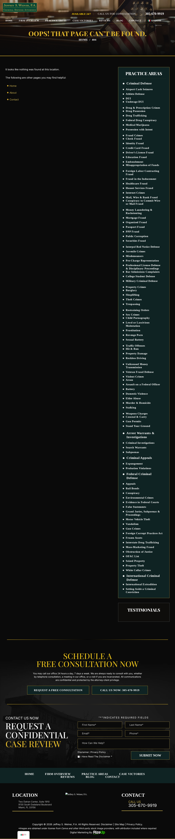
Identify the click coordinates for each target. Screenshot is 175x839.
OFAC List (132, 556)
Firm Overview (29, 20)
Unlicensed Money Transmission (137, 366)
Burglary (131, 290)
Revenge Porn (134, 335)
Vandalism (132, 524)
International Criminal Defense (143, 577)
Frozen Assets (134, 537)
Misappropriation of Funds (142, 165)
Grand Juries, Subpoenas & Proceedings (143, 513)
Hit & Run (132, 348)
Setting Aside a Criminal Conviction (141, 591)
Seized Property (135, 560)
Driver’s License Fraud (140, 152)
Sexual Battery (135, 339)
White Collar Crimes (138, 570)
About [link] (13, 92)
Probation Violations (138, 468)
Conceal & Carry (136, 416)
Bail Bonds (132, 488)
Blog (119, 20)
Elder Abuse (133, 398)
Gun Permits (133, 421)
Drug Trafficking (136, 115)
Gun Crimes (133, 528)
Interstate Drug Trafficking (142, 542)
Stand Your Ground (138, 426)
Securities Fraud (136, 240)
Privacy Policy (98, 752)
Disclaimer (83, 752)
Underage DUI (134, 101)
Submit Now (150, 755)
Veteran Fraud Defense (140, 372)
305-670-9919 (154, 13)
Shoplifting (132, 294)
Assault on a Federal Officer (143, 384)
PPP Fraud (132, 231)
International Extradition (141, 584)
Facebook (69, 803)
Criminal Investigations (140, 442)
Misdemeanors (134, 256)
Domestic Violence (137, 393)
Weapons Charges (137, 413)
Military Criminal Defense (142, 281)
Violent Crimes (135, 376)
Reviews (104, 20)
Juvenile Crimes (135, 251)
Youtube (105, 803)
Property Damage (136, 353)
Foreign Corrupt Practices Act (144, 533)
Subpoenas (132, 452)
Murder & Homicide (138, 402)
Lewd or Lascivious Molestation (138, 324)
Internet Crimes (135, 192)
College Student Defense (140, 276)
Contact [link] (14, 99)
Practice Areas (55, 20)
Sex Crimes (132, 314)
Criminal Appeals (139, 458)
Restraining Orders (137, 310)
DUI (128, 98)
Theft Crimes (134, 299)
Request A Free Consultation (58, 690)
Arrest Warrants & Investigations (140, 435)
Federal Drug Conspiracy (141, 120)
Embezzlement (134, 161)
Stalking (131, 407)
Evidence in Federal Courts (142, 502)
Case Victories (83, 20)
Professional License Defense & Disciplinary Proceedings (143, 267)
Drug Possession (135, 111)
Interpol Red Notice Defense (143, 246)
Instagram (87, 803)
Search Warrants (136, 447)
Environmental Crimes (139, 497)
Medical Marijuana (137, 124)
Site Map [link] (119, 824)
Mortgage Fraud (136, 217)
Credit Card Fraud (137, 148)
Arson (129, 379)
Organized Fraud (136, 222)
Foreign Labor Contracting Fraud (142, 173)
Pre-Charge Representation (142, 260)
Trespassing (133, 304)
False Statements (136, 506)
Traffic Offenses (135, 345)
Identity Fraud (135, 143)
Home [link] (13, 85)
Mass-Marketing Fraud (140, 547)
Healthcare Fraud (136, 183)
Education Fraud (136, 157)
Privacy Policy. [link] (134, 824)
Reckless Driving (136, 358)
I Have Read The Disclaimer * (96, 756)
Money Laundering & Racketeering (139, 211)
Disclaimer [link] (106, 824)
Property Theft (135, 565)
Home (9, 20)
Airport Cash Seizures (139, 89)
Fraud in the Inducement (141, 178)
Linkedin (78, 803)
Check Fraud (134, 138)
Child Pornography (138, 317)
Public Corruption (137, 236)
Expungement (134, 463)
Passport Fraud (135, 226)
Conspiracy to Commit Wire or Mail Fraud (143, 202)
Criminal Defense (139, 83)
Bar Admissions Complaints (143, 271)
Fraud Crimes (134, 135)
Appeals (130, 483)
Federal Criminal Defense (138, 476)
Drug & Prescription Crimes (143, 107)
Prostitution (133, 330)
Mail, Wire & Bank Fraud (142, 197)
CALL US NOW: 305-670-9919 (119, 690)
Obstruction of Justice (139, 551)
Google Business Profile (96, 803)
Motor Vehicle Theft (138, 519)
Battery (130, 389)
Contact (135, 20)
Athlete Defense (135, 93)
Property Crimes (136, 287)
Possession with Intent (139, 129)
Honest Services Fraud (139, 188)
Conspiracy (133, 493)
